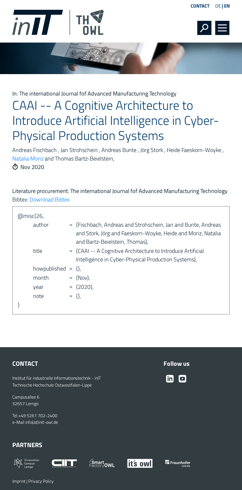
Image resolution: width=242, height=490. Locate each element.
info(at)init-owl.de (41, 422)
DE (218, 5)
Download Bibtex (50, 199)
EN (227, 5)
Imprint (19, 481)
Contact (200, 5)
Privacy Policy (41, 481)
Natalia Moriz (27, 158)
